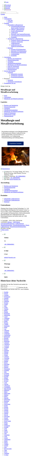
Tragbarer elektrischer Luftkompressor (17, 42)
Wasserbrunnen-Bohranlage (18, 52)
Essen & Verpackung (13, 66)
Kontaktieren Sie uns (10, 83)
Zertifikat (10, 22)
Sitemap (9, 222)
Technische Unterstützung (15, 81)
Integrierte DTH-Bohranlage (19, 51)
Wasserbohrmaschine (6, 225)
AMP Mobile (16, 222)
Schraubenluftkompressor (7, 223)
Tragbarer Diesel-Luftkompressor (20, 40)
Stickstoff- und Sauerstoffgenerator (20, 34)
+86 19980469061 (20, 176)
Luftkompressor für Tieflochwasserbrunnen (17, 45)
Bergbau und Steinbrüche (14, 58)
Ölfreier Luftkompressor (17, 29)
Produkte (6, 23)
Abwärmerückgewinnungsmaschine (21, 35)
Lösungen (10, 72)
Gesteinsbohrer (15, 54)
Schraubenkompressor (19, 225)
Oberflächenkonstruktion (14, 63)
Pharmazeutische (12, 69)
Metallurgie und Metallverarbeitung (17, 65)
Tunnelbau (10, 61)
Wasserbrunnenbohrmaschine (18, 226)
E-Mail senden (5, 229)
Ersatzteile (14, 37)
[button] (15, 143)
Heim (5, 17)
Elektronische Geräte (13, 68)
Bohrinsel (10, 48)
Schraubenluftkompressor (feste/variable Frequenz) (18, 27)
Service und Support (9, 71)
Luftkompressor (19, 223)
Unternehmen (8, 18)
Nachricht (10, 80)
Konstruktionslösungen (17, 77)
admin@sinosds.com (9, 257)
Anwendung (7, 57)
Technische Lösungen (17, 75)
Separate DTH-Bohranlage (18, 49)
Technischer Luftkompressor (15, 38)
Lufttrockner (14, 32)
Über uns (10, 20)
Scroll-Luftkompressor (17, 31)
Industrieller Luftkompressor (15, 25)
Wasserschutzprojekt (13, 60)
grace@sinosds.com (15, 179)
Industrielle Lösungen (17, 74)
